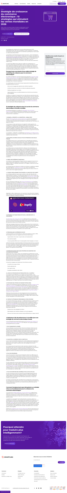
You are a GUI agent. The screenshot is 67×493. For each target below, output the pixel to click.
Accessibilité (36, 473)
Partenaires (20, 476)
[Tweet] (3, 40)
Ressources (34, 3)
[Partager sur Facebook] (4, 40)
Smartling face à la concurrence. (40, 479)
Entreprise (39, 3)
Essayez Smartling (53, 3)
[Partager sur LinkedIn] (6, 40)
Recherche (59, 1)
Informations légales (22, 488)
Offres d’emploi (21, 474)
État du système (53, 476)
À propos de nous (21, 473)
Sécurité (35, 481)
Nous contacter (53, 473)
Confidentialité (15, 488)
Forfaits (28, 3)
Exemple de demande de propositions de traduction (39, 475)
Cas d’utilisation (23, 3)
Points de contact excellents (40, 478)
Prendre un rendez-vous (62, 3)
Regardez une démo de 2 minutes (21, 33)
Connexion (55, 1)
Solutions (16, 3)
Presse (19, 478)
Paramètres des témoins (5, 491)
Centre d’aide (53, 478)
